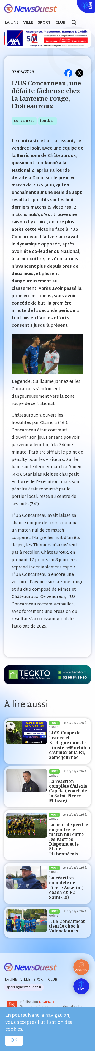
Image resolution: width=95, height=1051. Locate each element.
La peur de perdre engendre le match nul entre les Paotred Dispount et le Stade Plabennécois (68, 839)
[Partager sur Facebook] (68, 73)
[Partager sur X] (79, 73)
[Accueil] (28, 9)
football (47, 121)
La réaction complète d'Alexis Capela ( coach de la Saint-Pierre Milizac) (68, 791)
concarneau (24, 121)
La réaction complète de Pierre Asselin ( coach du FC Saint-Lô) (66, 887)
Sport (44, 23)
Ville (28, 23)
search (76, 23)
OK (14, 1040)
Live (75, 3)
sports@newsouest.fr (23, 987)
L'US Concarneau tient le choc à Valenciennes (67, 926)
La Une (11, 23)
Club (60, 23)
